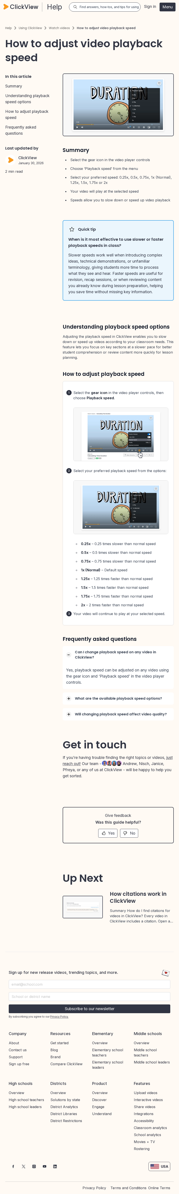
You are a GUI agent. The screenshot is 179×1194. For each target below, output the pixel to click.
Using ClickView (30, 28)
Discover (99, 1100)
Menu (167, 7)
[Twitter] (23, 1166)
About (14, 1043)
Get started (59, 1043)
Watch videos (59, 28)
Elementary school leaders (107, 1065)
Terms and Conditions (128, 1188)
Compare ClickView (66, 1064)
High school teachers (26, 1100)
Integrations (143, 1114)
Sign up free (19, 1064)
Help (8, 28)
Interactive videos (148, 1100)
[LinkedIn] (55, 1166)
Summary (13, 86)
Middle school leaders (152, 1062)
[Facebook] (13, 1166)
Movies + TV (144, 1142)
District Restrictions (66, 1121)
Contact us (18, 1050)
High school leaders (25, 1107)
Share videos (144, 1107)
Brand (55, 1057)
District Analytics (64, 1107)
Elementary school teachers (107, 1052)
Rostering (142, 1149)
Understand (102, 1114)
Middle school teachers (145, 1052)
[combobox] (89, 996)
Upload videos (145, 1093)
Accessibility (144, 1121)
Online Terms (159, 1188)
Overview (100, 1043)
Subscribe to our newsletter (89, 1008)
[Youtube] (44, 1166)
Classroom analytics (150, 1128)
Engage (98, 1107)
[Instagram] (34, 1166)
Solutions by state (65, 1100)
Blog (54, 1050)
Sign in (150, 6)
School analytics (147, 1135)
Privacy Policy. (59, 1016)
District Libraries (63, 1114)
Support (15, 1057)
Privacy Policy (94, 1188)
